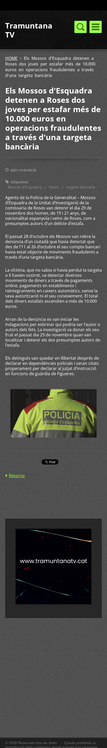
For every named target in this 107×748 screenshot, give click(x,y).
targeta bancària (80, 187)
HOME (11, 58)
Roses (54, 187)
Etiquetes (19, 181)
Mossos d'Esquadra (25, 187)
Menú (95, 27)
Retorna (17, 475)
